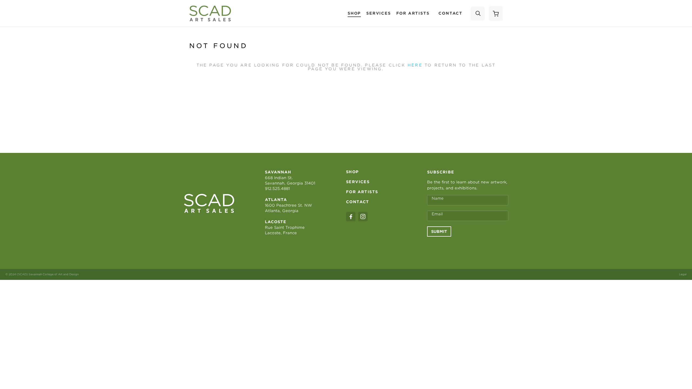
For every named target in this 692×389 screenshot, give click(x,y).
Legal (683, 274)
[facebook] (350, 216)
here (415, 65)
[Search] (478, 13)
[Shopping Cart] (496, 13)
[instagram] (363, 216)
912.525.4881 (277, 188)
